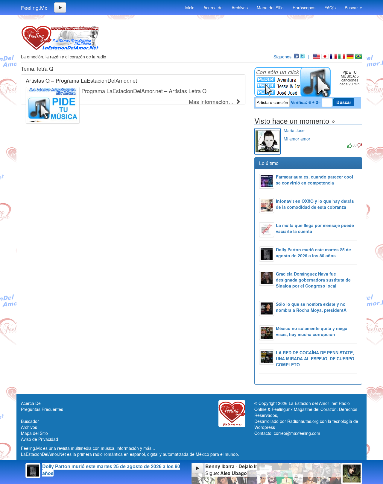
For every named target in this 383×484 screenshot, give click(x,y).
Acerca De (31, 403)
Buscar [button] (352, 7)
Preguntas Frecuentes (42, 409)
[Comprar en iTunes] (290, 145)
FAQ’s (330, 7)
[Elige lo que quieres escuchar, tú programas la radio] (293, 82)
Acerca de (213, 7)
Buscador (30, 421)
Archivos (240, 7)
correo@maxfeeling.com (297, 433)
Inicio (189, 7)
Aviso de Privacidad (39, 439)
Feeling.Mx (34, 7)
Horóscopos (304, 7)
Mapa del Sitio (270, 7)
